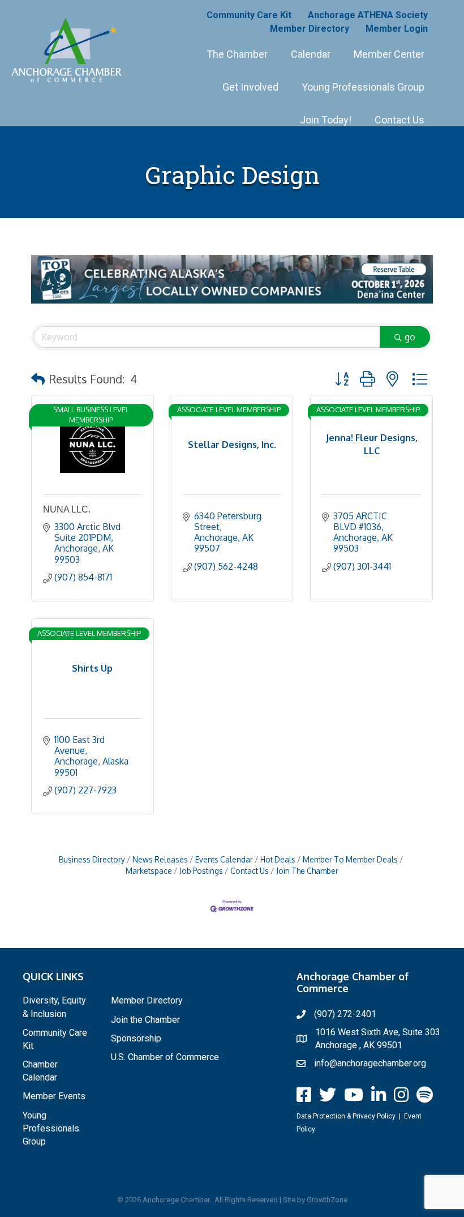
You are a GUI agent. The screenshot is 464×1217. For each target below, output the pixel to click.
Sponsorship (136, 1038)
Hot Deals (277, 859)
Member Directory (309, 28)
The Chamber (237, 54)
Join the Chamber (145, 1019)
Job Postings (201, 871)
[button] (38, 379)
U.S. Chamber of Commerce (165, 1057)
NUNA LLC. (67, 509)
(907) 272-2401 (345, 1014)
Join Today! (325, 120)
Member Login (397, 28)
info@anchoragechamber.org (370, 1063)
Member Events (54, 1096)
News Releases (160, 859)
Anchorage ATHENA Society (368, 15)
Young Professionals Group (363, 87)
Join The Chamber (307, 871)
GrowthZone (327, 1199)
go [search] (410, 337)
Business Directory (92, 859)
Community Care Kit (249, 15)
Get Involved (250, 87)
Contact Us (399, 120)
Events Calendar (224, 859)
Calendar (310, 54)
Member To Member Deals (350, 859)
